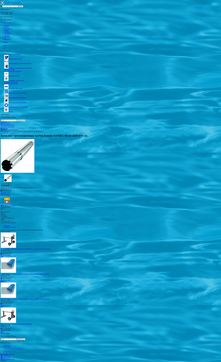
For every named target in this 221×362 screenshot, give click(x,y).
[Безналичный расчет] (7, 199)
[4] (6, 186)
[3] (5, 186)
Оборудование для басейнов (12, 54)
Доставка (7, 32)
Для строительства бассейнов (12, 71)
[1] (1, 186)
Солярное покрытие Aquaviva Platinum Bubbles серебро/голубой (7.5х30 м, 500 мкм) (25, 299)
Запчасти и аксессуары (11, 82)
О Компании (8, 33)
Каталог (6, 27)
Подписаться (21, 120)
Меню (6, 42)
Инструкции (8, 28)
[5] (8, 186)
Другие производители (11, 83)
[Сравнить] (2, 256)
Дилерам (6, 35)
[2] (3, 186)
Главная (6, 25)
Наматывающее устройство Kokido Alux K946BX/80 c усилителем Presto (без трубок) (26, 249)
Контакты (7, 36)
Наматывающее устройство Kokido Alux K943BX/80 (16, 324)
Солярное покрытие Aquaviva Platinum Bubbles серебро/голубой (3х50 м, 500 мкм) (25, 274)
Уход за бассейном (9, 69)
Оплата (6, 30)
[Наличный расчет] (7, 202)
